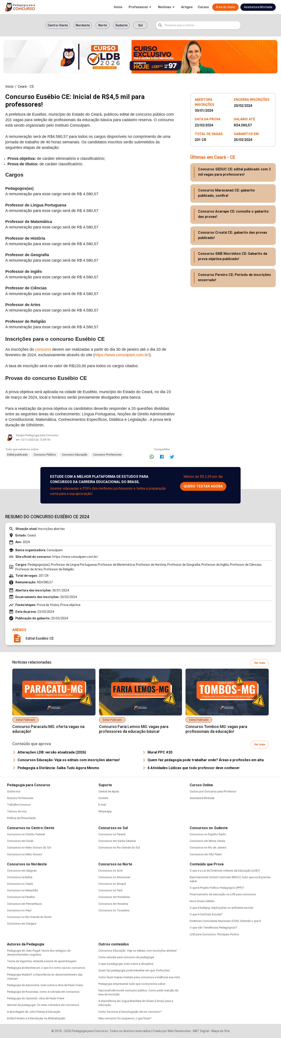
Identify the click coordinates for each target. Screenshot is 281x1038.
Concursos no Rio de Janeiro (208, 847)
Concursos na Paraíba (21, 897)
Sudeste (121, 25)
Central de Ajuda (108, 791)
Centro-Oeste (58, 25)
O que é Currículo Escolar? (206, 914)
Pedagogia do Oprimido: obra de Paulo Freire (35, 998)
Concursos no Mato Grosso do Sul (29, 847)
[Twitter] (172, 456)
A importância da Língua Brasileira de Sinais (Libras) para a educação (135, 1003)
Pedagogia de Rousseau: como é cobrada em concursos (43, 991)
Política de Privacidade (21, 818)
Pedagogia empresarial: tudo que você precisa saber (131, 983)
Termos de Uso (17, 811)
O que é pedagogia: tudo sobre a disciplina (125, 963)
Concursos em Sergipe (21, 923)
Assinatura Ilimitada (202, 798)
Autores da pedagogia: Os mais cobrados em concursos (43, 1005)
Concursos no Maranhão (22, 890)
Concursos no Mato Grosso (24, 854)
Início (9, 86)
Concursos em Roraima (113, 903)
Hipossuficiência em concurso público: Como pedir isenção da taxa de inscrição (138, 992)
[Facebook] (162, 456)
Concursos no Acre (110, 870)
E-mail (102, 804)
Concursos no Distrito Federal (26, 834)
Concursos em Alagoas (22, 870)
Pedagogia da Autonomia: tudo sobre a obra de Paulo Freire (45, 985)
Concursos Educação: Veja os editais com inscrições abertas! (137, 950)
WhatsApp (105, 811)
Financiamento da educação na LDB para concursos (223, 894)
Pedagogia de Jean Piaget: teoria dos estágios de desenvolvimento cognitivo (38, 952)
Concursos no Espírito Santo (208, 834)
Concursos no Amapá (112, 883)
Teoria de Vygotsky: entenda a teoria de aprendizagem (41, 961)
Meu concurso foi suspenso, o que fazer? (124, 1018)
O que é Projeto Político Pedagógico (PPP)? (217, 887)
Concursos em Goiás (20, 841)
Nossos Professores (20, 798)
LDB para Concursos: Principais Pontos (214, 934)
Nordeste (83, 25)
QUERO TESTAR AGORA (203, 486)
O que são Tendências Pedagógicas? (213, 927)
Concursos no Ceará (20, 883)
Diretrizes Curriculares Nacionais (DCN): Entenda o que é (225, 921)
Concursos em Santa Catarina (117, 841)
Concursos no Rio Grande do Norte (29, 917)
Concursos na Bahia (19, 877)
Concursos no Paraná (111, 834)
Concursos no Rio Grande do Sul (119, 847)
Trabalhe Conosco (19, 804)
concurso (43, 349)
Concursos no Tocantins (114, 910)
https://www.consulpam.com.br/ (122, 355)
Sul (140, 25)
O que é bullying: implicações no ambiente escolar (221, 907)
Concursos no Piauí (19, 910)
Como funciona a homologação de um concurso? (130, 1011)
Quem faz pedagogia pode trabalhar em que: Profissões (134, 970)
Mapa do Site (220, 1031)
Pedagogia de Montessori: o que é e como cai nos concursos (46, 967)
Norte (102, 25)
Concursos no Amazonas (114, 877)
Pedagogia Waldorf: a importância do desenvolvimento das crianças (45, 976)
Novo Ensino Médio (202, 901)
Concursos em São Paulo (206, 854)
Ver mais (259, 662)
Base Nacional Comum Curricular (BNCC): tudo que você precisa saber (230, 879)
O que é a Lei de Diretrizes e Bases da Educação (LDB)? (225, 870)
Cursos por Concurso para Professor (213, 791)
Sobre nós (13, 791)
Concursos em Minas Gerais (207, 841)
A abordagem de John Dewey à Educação (33, 1011)
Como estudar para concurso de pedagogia (126, 957)
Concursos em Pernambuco (24, 903)
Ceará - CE (26, 86)
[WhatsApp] (152, 456)
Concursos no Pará (110, 890)
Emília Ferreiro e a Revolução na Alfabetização (36, 1018)
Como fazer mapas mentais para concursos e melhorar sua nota (139, 977)
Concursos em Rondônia (114, 897)
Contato (103, 798)
